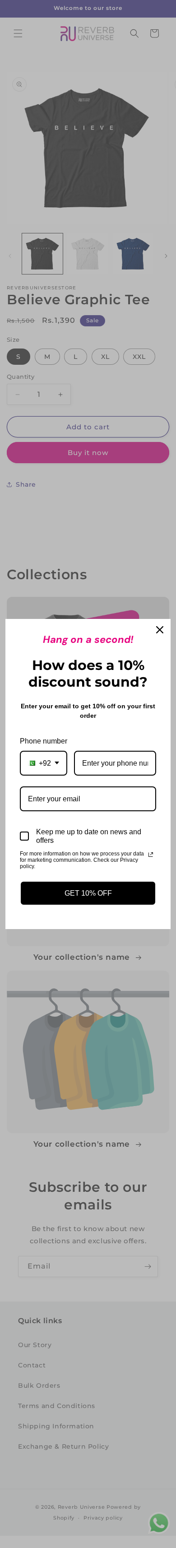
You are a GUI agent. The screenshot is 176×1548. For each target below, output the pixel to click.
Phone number (43, 741)
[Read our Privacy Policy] (150, 854)
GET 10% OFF (88, 893)
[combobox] (43, 763)
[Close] (160, 630)
